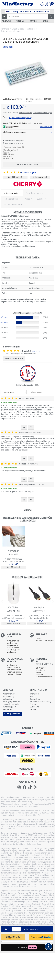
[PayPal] (44, 746)
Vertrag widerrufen (12, 713)
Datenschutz (35, 699)
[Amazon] (11, 746)
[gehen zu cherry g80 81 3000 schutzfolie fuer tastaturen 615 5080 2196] (13, 547)
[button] (4, 16)
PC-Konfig (13, 11)
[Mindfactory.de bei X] (35, 787)
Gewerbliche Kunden (11, 704)
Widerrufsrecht (9, 693)
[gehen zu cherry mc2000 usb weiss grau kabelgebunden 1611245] (13, 603)
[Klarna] (27, 746)
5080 (45, 21)
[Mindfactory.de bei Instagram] (19, 787)
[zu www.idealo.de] (49, 733)
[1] (13, 937)
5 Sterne (4, 317)
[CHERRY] (27, 184)
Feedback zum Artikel (14, 143)
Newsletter (7, 709)
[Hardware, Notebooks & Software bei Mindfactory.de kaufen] (18, 4)
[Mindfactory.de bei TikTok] (30, 787)
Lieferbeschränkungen (42, 112)
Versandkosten (25, 112)
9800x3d (6, 21)
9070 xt (20, 21)
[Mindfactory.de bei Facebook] (24, 787)
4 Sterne (4, 322)
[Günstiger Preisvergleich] (20, 733)
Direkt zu (36, 937)
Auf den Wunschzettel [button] (28, 164)
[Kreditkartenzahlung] (43, 755)
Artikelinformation (11, 193)
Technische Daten (11, 199)
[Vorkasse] (11, 755)
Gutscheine (34, 706)
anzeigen (36, 351)
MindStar (27, 11)
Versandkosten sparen (14, 140)
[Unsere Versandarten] (27, 774)
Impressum (34, 693)
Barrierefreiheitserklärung (40, 701)
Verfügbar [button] (8, 46)
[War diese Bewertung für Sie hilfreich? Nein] (31, 427)
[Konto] (46, 3)
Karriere (33, 709)
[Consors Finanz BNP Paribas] (28, 755)
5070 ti (33, 21)
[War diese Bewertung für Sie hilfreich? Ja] (24, 427)
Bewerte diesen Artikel (14, 358)
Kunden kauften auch (13, 204)
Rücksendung (8, 696)
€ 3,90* (20, 117)
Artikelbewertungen (34, 193)
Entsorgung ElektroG (11, 701)
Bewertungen (28, 172)
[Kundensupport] (41, 3)
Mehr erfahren (46, 127)
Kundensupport (9, 706)
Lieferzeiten (7, 699)
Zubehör (40, 199)
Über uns (33, 704)
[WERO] (27, 760)
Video (27, 199)
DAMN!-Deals (42, 11)
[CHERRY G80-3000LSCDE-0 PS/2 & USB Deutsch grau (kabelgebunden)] (11, 172)
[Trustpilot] (35, 733)
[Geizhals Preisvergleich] (6, 733)
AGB (31, 696)
